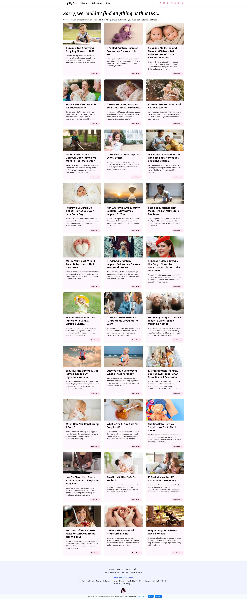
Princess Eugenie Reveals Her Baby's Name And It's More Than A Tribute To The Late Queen (164, 266)
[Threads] (175, 3)
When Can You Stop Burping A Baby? (82, 426)
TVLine (98, 581)
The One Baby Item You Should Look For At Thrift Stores (162, 427)
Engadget (81, 581)
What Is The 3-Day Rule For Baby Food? (122, 426)
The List (164, 581)
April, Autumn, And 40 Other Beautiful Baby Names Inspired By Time (123, 211)
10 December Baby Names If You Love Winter (164, 106)
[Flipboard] (171, 3)
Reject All (158, 596)
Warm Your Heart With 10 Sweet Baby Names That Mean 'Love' (80, 264)
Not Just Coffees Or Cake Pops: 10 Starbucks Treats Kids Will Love (80, 533)
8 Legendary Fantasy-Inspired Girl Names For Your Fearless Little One (123, 264)
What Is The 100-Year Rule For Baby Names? (81, 106)
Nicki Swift (155, 581)
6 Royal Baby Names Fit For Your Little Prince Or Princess (123, 106)
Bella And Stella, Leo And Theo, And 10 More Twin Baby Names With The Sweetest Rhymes (162, 53)
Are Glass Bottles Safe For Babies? (121, 479)
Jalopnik (90, 581)
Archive (120, 569)
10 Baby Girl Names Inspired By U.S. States (123, 156)
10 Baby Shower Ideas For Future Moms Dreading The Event (123, 320)
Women (117, 584)
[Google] (178, 3)
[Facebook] (160, 3)
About (111, 569)
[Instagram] (164, 3)
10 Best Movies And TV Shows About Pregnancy (162, 479)
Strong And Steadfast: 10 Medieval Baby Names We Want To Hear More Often (81, 158)
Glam (115, 581)
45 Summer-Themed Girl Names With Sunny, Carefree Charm (80, 320)
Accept (150, 596)
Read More (94, 73)
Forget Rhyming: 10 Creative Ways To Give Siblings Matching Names (164, 320)
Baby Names (97, 3)
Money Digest (144, 581)
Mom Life (85, 3)
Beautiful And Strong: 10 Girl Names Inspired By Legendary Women (82, 374)
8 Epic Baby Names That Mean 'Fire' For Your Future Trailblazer (163, 211)
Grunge (122, 581)
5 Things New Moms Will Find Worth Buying (121, 532)
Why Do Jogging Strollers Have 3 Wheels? (163, 532)
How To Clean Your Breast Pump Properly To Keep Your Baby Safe (82, 480)
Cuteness (106, 581)
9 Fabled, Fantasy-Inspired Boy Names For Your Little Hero (122, 51)
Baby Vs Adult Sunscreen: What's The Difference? (122, 372)
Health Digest (132, 581)
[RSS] (182, 3)
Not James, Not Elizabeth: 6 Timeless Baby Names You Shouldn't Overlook (164, 158)
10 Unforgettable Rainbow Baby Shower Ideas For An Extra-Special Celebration (163, 374)
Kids (108, 3)
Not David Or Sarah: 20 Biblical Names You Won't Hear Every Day (80, 211)
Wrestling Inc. (128, 584)
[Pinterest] (167, 3)
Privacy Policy (132, 569)
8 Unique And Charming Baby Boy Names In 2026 (80, 50)
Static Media (114, 573)
